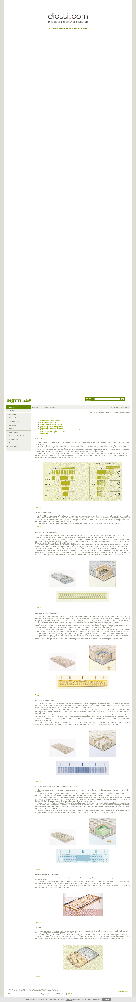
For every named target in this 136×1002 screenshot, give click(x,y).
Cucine (11, 411)
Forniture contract (15, 443)
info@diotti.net (72, 994)
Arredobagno (13, 432)
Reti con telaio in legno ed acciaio (52, 432)
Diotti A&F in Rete (59, 994)
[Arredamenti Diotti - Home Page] (21, 401)
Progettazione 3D (49, 407)
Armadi (11, 428)
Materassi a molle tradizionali (51, 424)
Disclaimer (11, 994)
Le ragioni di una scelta (49, 422)
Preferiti (35, 407)
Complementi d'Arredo (17, 436)
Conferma (106, 1000)
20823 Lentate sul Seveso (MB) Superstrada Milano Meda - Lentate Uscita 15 (33, 991)
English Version (123, 991)
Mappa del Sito (45, 994)
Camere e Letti (14, 421)
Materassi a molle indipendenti (51, 426)
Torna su (38, 507)
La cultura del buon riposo (50, 421)
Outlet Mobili (13, 446)
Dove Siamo (125, 407)
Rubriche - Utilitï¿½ (105, 412)
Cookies (69, 1000)
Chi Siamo (114, 407)
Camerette (12, 425)
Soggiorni (12, 414)
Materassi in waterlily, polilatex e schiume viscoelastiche (61, 430)
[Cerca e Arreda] (122, 400)
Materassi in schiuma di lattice (51, 428)
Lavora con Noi (32, 994)
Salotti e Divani (14, 418)
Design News (13, 439)
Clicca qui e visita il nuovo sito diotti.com (68, 29)
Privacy (21, 994)
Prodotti (11, 407)
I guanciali (44, 434)
